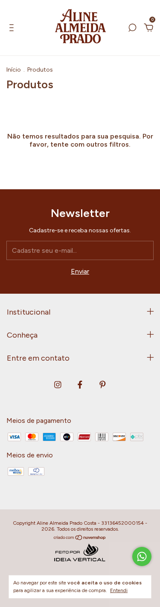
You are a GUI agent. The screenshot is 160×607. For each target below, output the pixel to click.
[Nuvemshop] (80, 538)
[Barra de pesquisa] (132, 28)
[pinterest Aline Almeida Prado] (103, 385)
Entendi (119, 590)
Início (13, 69)
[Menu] (13, 28)
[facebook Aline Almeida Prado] (80, 385)
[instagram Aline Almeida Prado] (58, 385)
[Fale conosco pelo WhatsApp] (141, 556)
